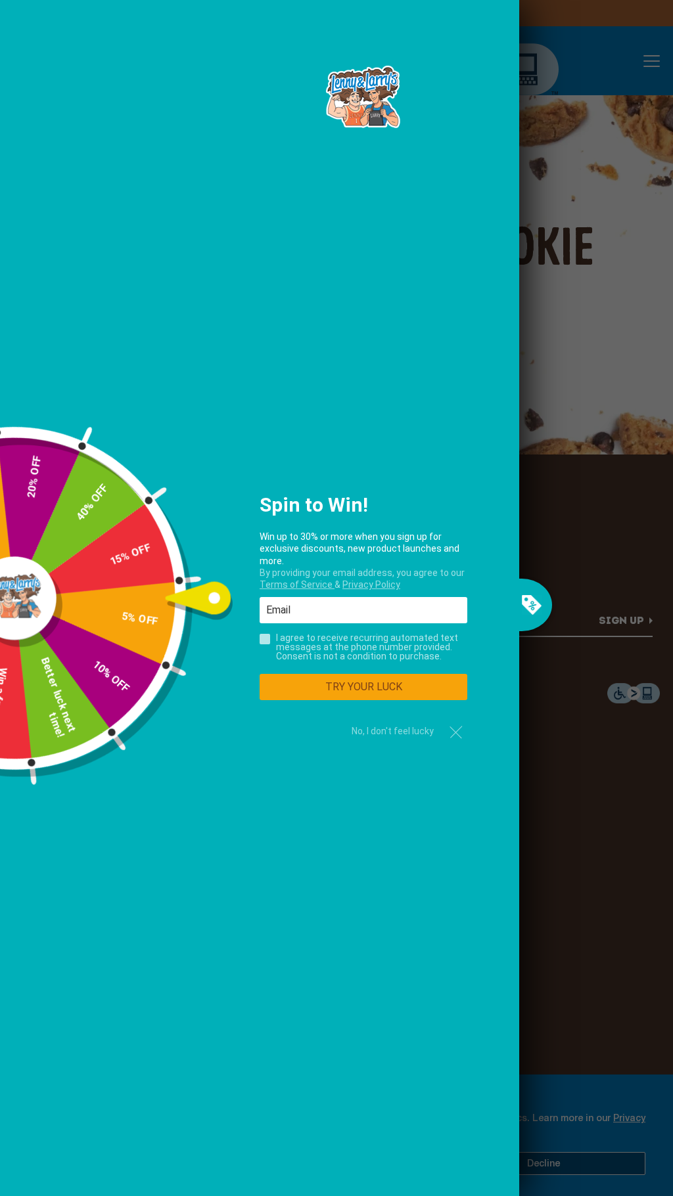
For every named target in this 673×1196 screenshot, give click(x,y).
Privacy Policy (371, 584)
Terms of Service (297, 584)
